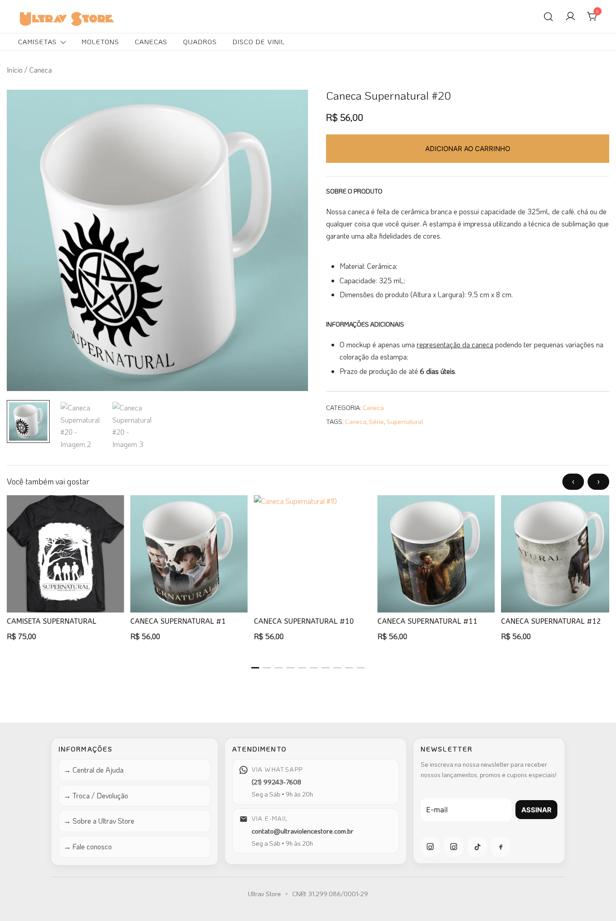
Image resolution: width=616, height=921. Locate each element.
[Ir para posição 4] (290, 667)
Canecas (151, 41)
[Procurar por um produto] (548, 16)
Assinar (536, 810)
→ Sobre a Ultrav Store (99, 820)
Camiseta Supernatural (51, 621)
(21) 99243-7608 (276, 781)
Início (15, 69)
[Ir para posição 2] (267, 667)
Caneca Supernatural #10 (304, 621)
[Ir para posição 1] (255, 667)
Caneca (373, 407)
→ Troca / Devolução (96, 795)
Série (376, 421)
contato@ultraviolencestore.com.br (303, 830)
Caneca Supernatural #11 (427, 621)
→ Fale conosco (88, 846)
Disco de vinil (259, 41)
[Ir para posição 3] (279, 667)
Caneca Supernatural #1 (178, 621)
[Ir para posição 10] (361, 667)
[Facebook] (500, 846)
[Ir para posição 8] (337, 667)
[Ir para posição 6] (314, 667)
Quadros (200, 41)
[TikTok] (477, 846)
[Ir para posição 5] (302, 667)
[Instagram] (430, 846)
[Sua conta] (570, 17)
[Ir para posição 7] (326, 667)
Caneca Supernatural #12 (551, 621)
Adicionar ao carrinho (467, 148)
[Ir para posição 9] (349, 667)
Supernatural (404, 421)
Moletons (100, 41)
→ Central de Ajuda (94, 769)
